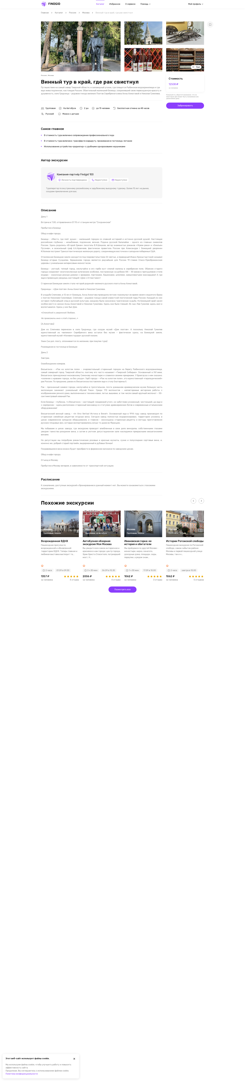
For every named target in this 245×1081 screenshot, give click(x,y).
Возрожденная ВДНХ (54, 541)
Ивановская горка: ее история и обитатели (138, 543)
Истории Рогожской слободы (185, 541)
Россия (72, 12)
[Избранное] (210, 24)
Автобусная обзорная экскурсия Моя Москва (97, 543)
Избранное (114, 4)
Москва (85, 12)
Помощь (144, 4)
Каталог (100, 4)
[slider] (71, 576)
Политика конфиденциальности (22, 1074)
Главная (45, 12)
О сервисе (130, 4)
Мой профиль (194, 4)
